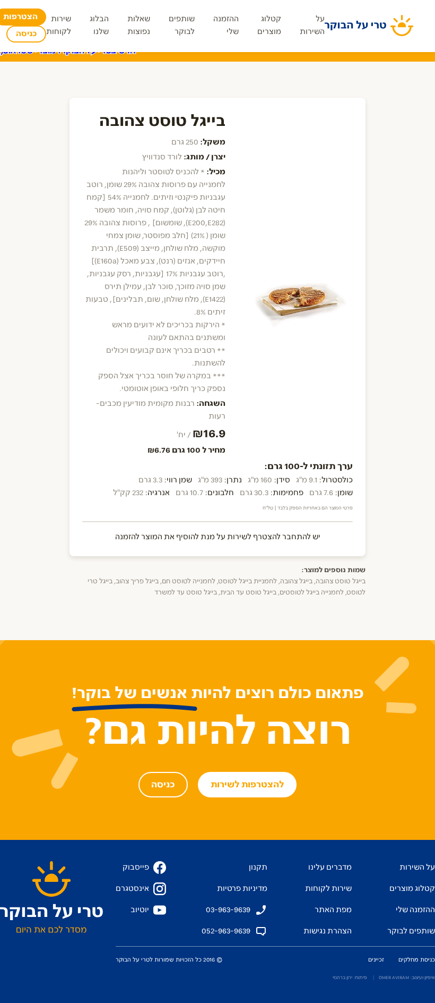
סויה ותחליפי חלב (57, 51)
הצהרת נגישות (327, 931)
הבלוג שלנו (99, 25)
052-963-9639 (226, 931)
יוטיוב (139, 909)
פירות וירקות (336, 51)
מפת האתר (333, 909)
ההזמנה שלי (226, 25)
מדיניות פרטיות (242, 888)
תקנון (258, 867)
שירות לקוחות (58, 25)
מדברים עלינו (330, 867)
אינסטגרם (132, 888)
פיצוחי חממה (280, 51)
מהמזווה (232, 51)
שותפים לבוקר (182, 25)
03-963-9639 (228, 909)
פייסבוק (136, 867)
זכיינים (376, 960)
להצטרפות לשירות (247, 784)
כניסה (26, 33)
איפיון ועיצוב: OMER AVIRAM (407, 977)
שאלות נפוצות (138, 25)
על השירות (312, 25)
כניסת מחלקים (416, 960)
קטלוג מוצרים (269, 25)
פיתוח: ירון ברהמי (350, 977)
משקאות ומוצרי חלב (132, 51)
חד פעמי (192, 51)
